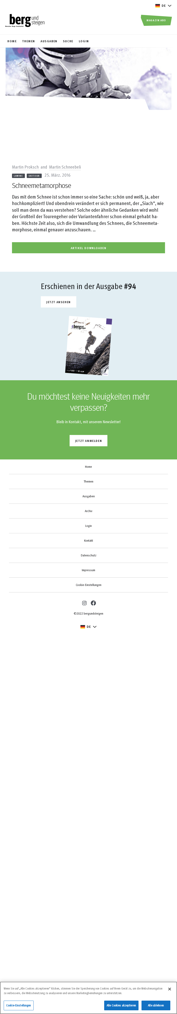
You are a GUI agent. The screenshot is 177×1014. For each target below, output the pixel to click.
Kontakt (88, 540)
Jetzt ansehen (58, 301)
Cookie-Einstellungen (88, 585)
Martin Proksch (26, 166)
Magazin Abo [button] (156, 20)
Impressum (88, 570)
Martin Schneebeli (65, 166)
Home (88, 467)
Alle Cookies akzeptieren (121, 1005)
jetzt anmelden (88, 440)
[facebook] (93, 602)
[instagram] (84, 602)
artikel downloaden (88, 247)
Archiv (88, 511)
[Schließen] (170, 989)
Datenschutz (88, 555)
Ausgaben (89, 496)
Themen (88, 481)
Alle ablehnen (156, 1005)
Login (88, 526)
